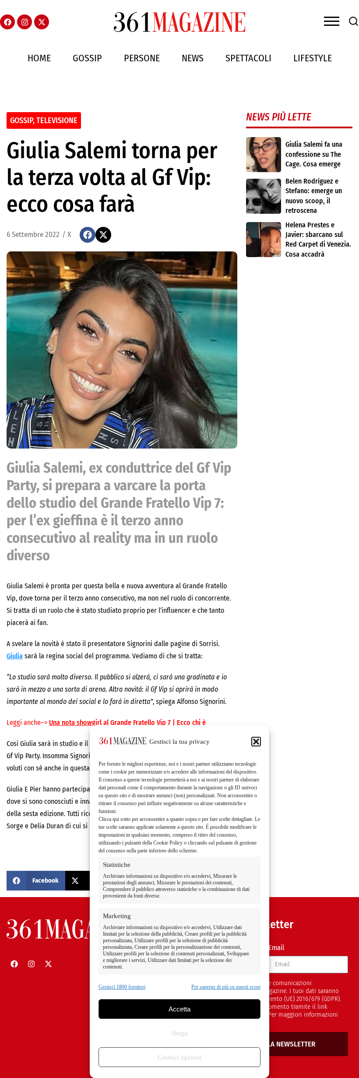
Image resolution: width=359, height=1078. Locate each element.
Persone (142, 58)
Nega (179, 1033)
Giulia (15, 656)
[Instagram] (24, 21)
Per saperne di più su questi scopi (225, 987)
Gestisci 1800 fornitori (122, 987)
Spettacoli (248, 58)
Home (39, 58)
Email (276, 948)
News (193, 58)
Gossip (87, 58)
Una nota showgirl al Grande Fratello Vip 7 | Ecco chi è (127, 722)
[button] (256, 741)
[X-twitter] (41, 21)
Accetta (179, 1009)
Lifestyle (312, 58)
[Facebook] (7, 21)
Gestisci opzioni (179, 1057)
